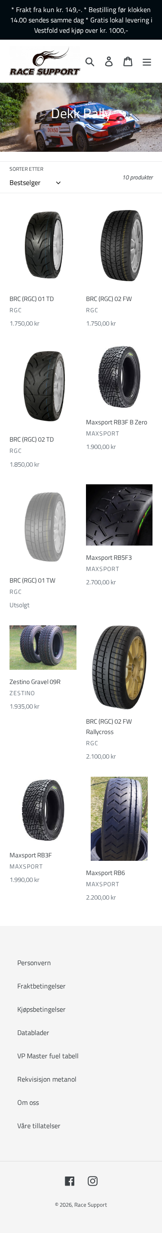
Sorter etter (26, 169)
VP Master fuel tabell (48, 1056)
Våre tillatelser (38, 1125)
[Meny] (146, 61)
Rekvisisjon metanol (46, 1079)
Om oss (28, 1102)
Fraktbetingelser (41, 986)
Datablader (33, 1032)
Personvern (34, 962)
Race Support (90, 1204)
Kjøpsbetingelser (41, 1009)
